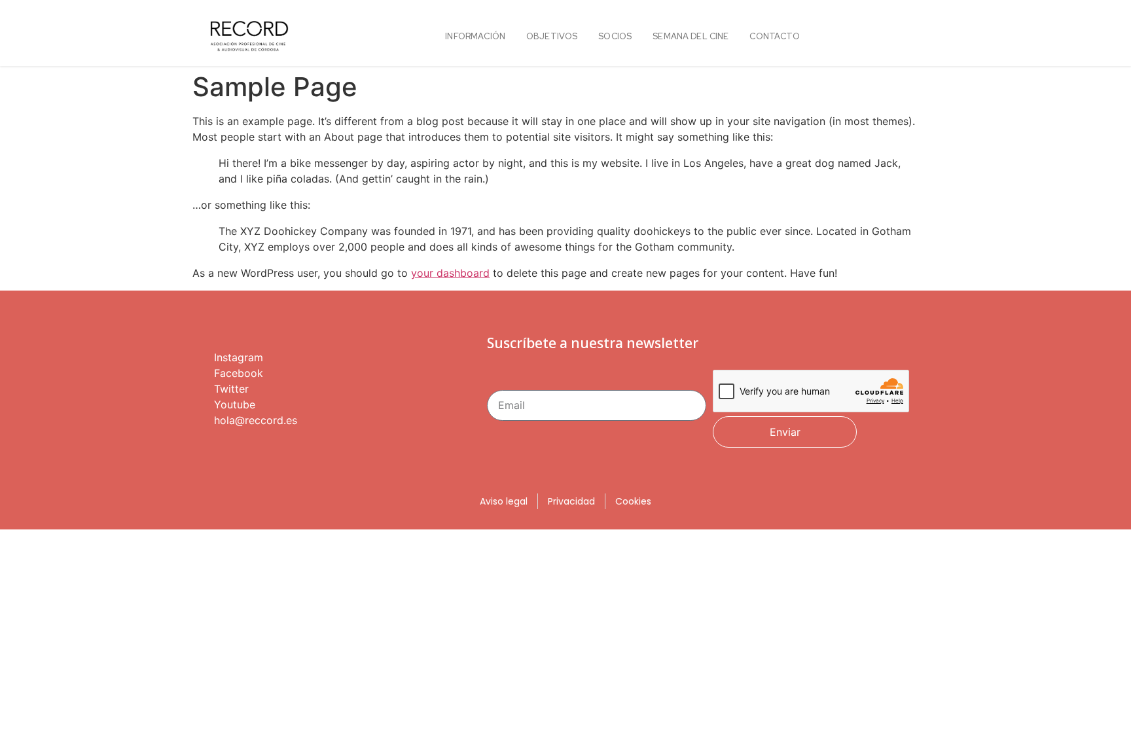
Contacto (774, 36)
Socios (615, 36)
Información (475, 36)
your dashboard (450, 272)
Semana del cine (690, 36)
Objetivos (551, 36)
